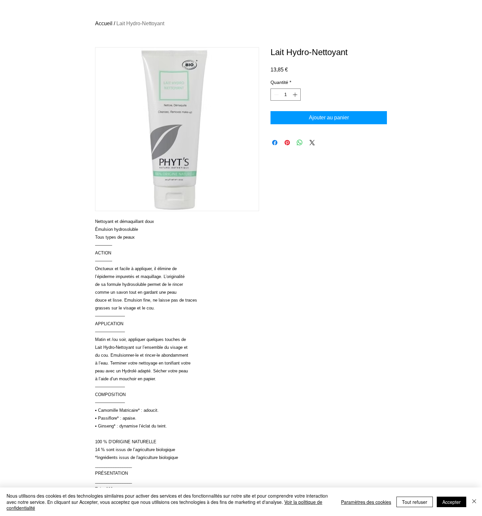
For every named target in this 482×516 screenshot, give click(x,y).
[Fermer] (474, 502)
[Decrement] (275, 94)
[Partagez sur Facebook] (275, 143)
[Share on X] (312, 143)
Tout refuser (414, 502)
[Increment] (295, 94)
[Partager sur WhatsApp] (300, 143)
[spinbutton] (285, 94)
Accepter (451, 502)
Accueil (103, 23)
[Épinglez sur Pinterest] (287, 143)
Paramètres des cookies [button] (366, 502)
